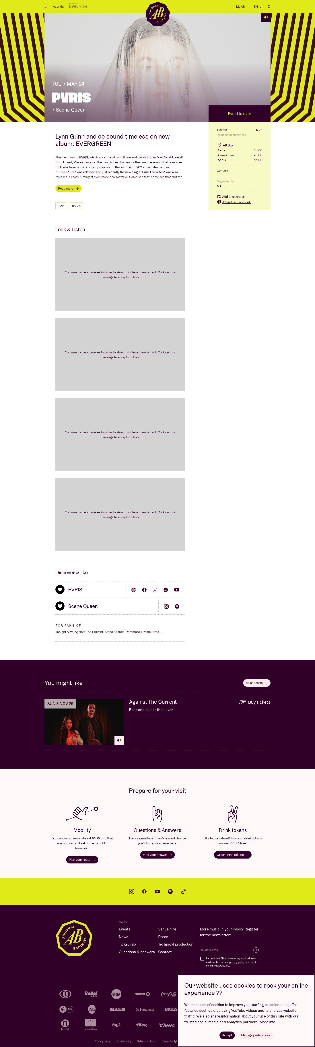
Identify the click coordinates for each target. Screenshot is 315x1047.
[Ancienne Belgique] (157, 13)
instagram (131, 891)
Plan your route (80, 859)
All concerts (254, 683)
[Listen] (266, 17)
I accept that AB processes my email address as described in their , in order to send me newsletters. (231, 962)
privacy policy (236, 962)
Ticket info (127, 944)
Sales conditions (146, 1041)
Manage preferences (255, 1035)
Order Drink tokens (230, 855)
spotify (170, 891)
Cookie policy (123, 1041)
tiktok (183, 891)
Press (163, 936)
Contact (165, 951)
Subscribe (256, 950)
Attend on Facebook (236, 202)
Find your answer (155, 855)
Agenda (58, 6)
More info (267, 1022)
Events (124, 929)
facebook (144, 891)
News (123, 936)
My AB (240, 6)
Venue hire (167, 929)
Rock (76, 205)
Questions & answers (137, 951)
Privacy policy (102, 1041)
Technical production (175, 944)
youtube (157, 891)
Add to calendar (233, 196)
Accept (227, 1035)
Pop (61, 205)
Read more (66, 188)
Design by (167, 1041)
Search (269, 6)
